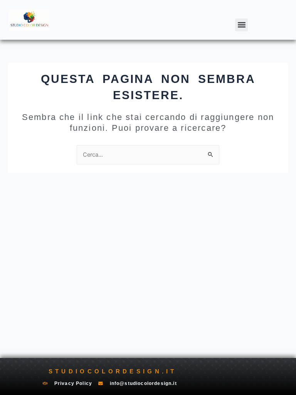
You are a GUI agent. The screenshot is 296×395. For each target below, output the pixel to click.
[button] (241, 25)
